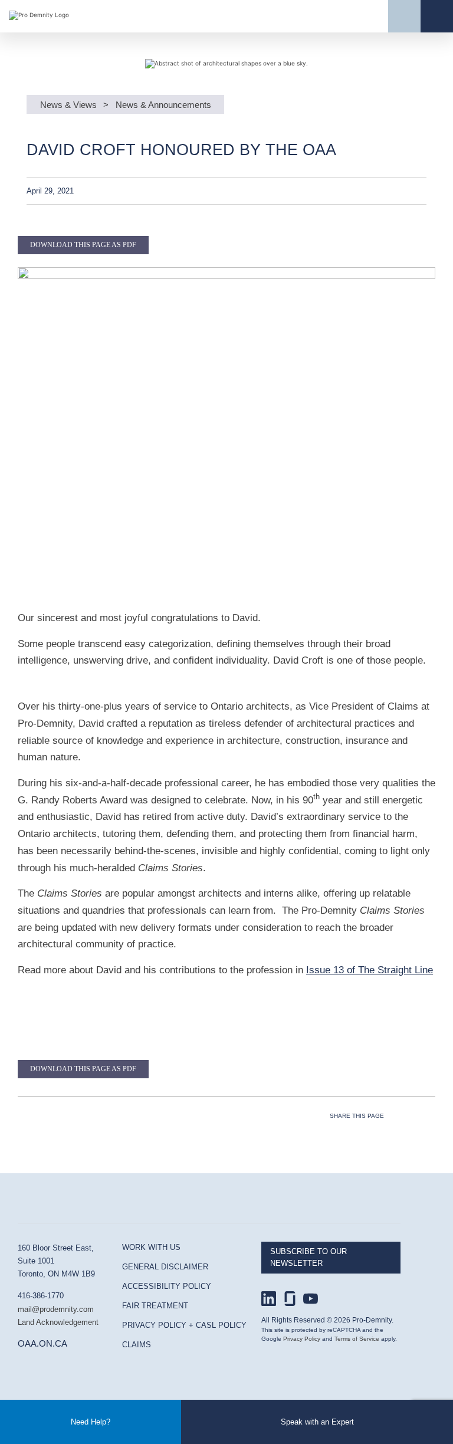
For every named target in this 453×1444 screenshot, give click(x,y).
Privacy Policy (301, 1338)
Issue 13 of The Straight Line (369, 970)
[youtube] (310, 1298)
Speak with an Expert (317, 1421)
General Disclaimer (165, 1266)
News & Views (68, 105)
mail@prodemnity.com (56, 1309)
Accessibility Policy (166, 1286)
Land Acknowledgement (58, 1322)
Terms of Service (356, 1338)
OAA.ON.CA (42, 1343)
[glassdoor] (290, 1298)
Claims (136, 1344)
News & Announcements (163, 105)
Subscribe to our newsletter (308, 1257)
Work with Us (151, 1247)
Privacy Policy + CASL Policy (184, 1325)
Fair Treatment (155, 1305)
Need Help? (90, 1421)
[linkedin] (268, 1298)
